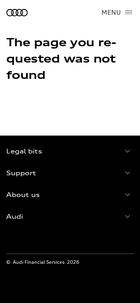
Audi (14, 216)
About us (23, 195)
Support (21, 173)
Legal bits (24, 151)
